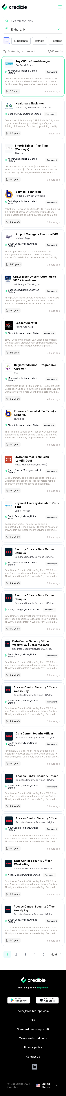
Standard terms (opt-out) (33, 1029)
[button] (58, 29)
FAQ (33, 1020)
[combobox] (33, 29)
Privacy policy (33, 1047)
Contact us (33, 1056)
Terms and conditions (33, 1038)
